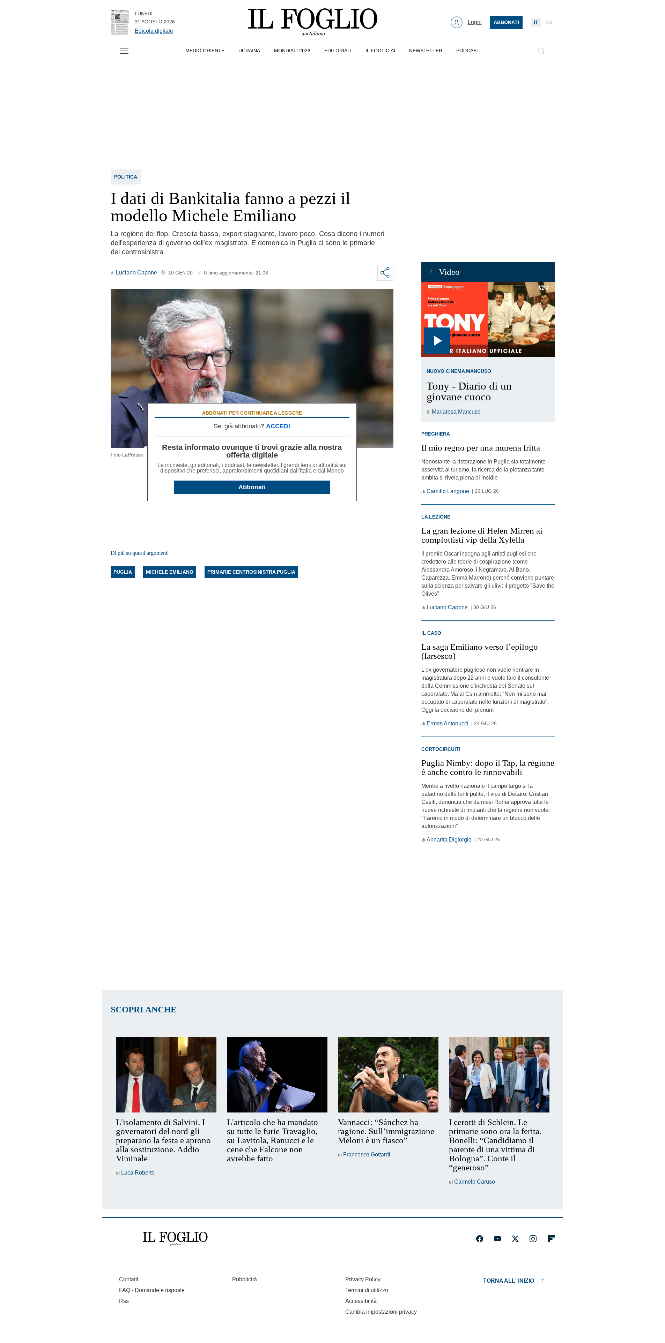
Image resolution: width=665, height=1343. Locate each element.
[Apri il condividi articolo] (385, 273)
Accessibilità (361, 1301)
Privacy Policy (362, 1279)
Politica (125, 177)
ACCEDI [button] (278, 426)
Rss (124, 1301)
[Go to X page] (515, 1238)
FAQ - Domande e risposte (152, 1290)
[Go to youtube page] (497, 1238)
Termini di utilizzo (366, 1290)
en (548, 22)
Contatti (128, 1279)
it (536, 22)
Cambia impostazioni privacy (381, 1312)
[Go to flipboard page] (551, 1238)
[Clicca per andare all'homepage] (175, 1239)
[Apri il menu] (124, 51)
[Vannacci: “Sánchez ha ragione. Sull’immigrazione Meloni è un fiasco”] (388, 1074)
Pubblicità (244, 1279)
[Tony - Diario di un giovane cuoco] (487, 319)
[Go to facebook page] (479, 1238)
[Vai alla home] (312, 22)
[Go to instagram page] (533, 1238)
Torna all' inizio (508, 1281)
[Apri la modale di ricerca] (541, 51)
